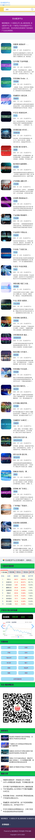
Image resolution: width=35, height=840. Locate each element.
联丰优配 (16, 662)
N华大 (9, 836)
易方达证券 (17, 457)
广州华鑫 (16, 508)
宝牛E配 (16, 64)
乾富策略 (16, 748)
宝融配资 (16, 423)
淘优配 (15, 149)
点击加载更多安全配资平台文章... (18, 816)
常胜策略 (16, 81)
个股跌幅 (11, 828)
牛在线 (15, 252)
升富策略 (16, 320)
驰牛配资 (16, 679)
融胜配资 (16, 713)
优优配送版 (17, 132)
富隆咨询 (16, 542)
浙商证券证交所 (18, 440)
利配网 (15, 47)
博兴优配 (16, 286)
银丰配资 (16, 167)
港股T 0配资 (17, 611)
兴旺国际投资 (17, 337)
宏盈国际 (16, 525)
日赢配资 (16, 799)
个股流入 (18, 828)
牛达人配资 (17, 303)
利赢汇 (15, 645)
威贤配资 (16, 560)
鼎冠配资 (16, 782)
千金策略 (16, 218)
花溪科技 (9, 838)
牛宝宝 (15, 115)
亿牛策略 (16, 406)
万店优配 (16, 765)
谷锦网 (15, 201)
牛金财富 (16, 235)
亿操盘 (15, 628)
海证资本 (16, 389)
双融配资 (16, 98)
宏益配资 (16, 577)
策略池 (15, 474)
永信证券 (16, 696)
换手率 (31, 828)
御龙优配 (16, 355)
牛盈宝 (15, 269)
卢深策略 (16, 184)
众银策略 (16, 730)
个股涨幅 (4, 828)
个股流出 (25, 828)
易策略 (15, 491)
